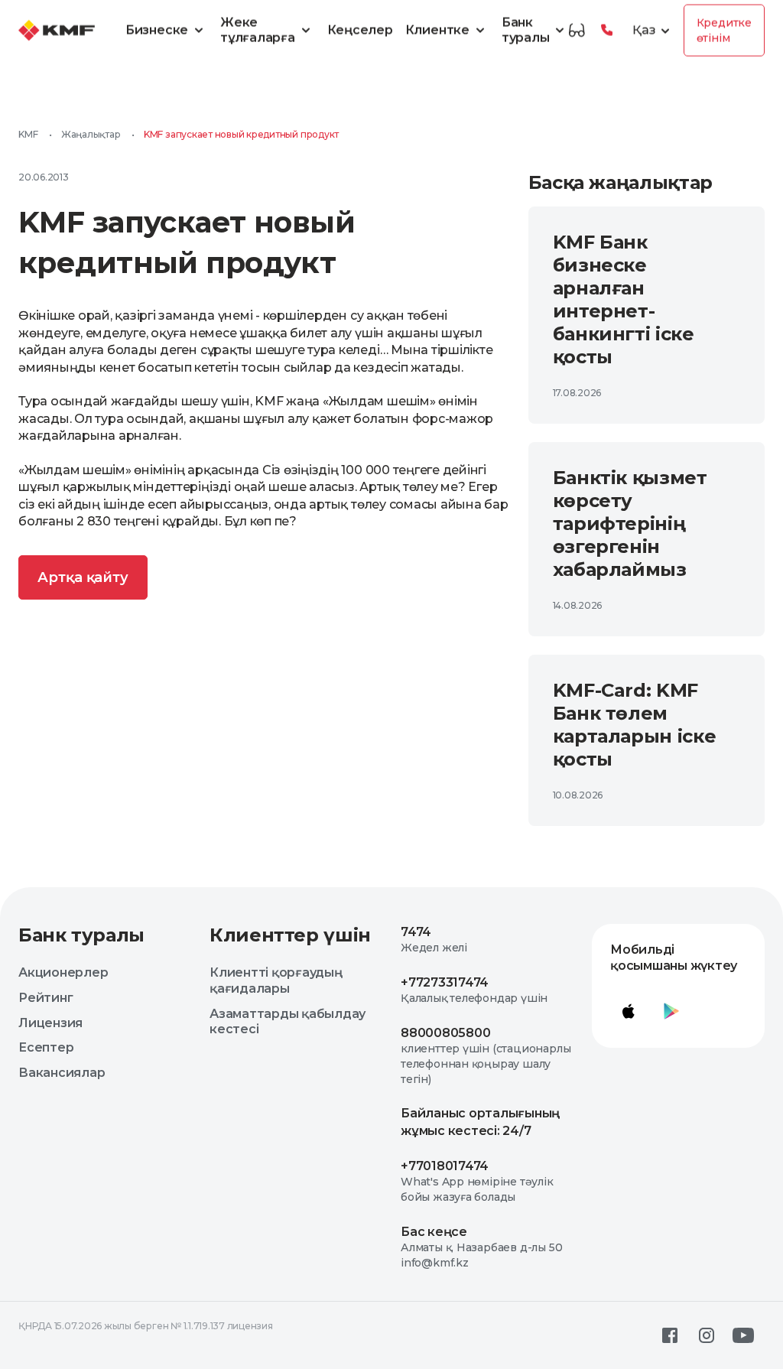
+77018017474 (445, 1166)
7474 (416, 932)
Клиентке (437, 30)
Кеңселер (360, 30)
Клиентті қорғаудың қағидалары (276, 980)
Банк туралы (526, 30)
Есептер (45, 1047)
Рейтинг (45, 997)
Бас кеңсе (434, 1231)
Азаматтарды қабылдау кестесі (288, 1021)
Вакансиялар (61, 1072)
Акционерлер (63, 972)
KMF (27, 134)
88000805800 (445, 1033)
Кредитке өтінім (724, 30)
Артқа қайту (82, 577)
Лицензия (50, 1023)
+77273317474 (445, 982)
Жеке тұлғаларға (257, 30)
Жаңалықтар (91, 134)
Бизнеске (156, 30)
